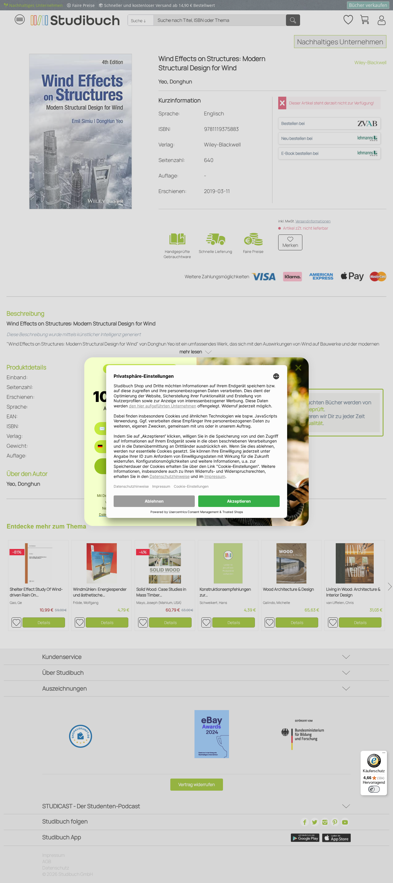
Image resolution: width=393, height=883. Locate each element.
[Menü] (383, 754)
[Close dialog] (298, 367)
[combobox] (104, 446)
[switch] (374, 789)
